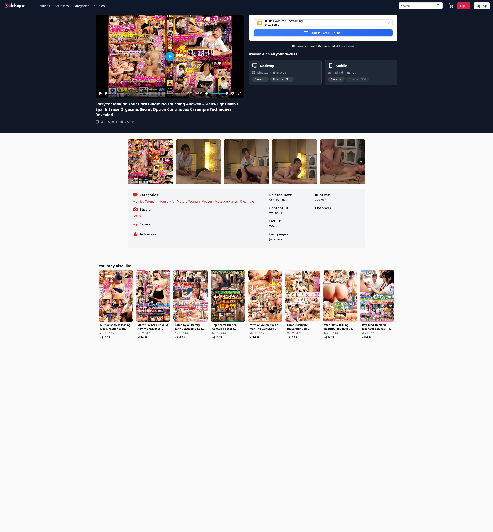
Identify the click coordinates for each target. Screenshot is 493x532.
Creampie (247, 201)
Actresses (62, 6)
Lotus (137, 216)
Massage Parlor (226, 201)
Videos (45, 6)
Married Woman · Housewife (153, 201)
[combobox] (323, 22)
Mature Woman (188, 201)
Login (463, 6)
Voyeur (207, 201)
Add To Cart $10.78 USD (327, 33)
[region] (246, 161)
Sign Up (482, 6)
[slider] (145, 93)
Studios (99, 6)
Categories (81, 6)
